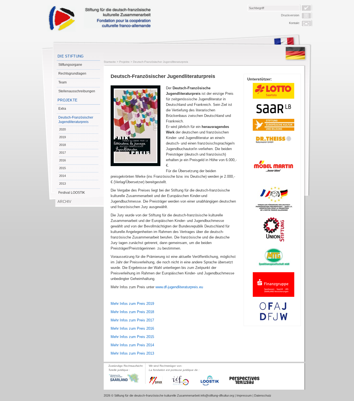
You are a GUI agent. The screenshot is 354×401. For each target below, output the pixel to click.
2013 (62, 183)
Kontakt (294, 23)
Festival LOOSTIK (71, 193)
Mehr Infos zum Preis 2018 (132, 312)
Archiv (65, 202)
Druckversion (290, 15)
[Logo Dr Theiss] (273, 141)
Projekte (67, 100)
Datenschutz (262, 395)
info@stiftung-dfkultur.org (217, 395)
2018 (62, 144)
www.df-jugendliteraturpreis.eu (179, 287)
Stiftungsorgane (70, 65)
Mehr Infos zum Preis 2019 (132, 304)
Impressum (244, 395)
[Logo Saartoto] (273, 91)
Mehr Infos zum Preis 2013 (132, 353)
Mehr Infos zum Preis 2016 (132, 328)
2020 (62, 129)
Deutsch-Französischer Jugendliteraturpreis (75, 120)
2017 (62, 152)
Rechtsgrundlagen (72, 73)
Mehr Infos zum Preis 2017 (132, 320)
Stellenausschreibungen (76, 91)
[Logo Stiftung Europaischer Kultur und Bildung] (273, 125)
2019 (62, 137)
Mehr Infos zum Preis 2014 (132, 345)
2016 (62, 160)
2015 (62, 168)
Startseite (110, 61)
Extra (62, 109)
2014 (62, 175)
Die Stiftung (71, 56)
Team (62, 82)
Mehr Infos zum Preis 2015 (132, 337)
